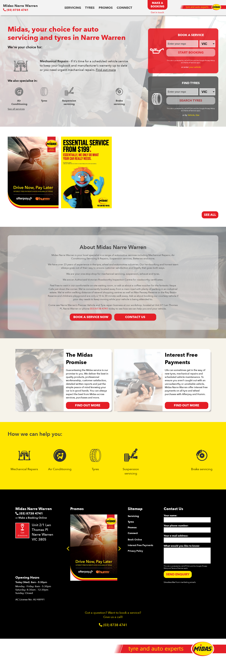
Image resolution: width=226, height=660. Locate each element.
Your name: (170, 515)
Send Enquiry (177, 574)
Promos (106, 8)
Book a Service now (90, 317)
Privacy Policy (210, 60)
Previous (67, 547)
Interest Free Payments (140, 545)
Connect (124, 8)
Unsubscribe (169, 582)
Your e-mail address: (176, 535)
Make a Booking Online (32, 518)
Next (119, 547)
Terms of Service (190, 63)
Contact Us (135, 317)
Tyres (90, 8)
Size (197, 115)
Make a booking (157, 4)
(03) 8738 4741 (17, 10)
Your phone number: (176, 525)
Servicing (72, 8)
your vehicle (195, 67)
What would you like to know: (182, 546)
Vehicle (191, 115)
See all (210, 215)
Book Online (135, 539)
